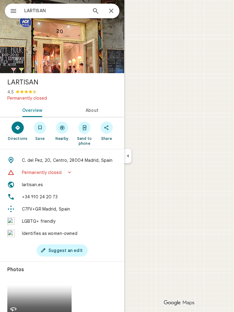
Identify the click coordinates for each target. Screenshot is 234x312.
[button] (62, 172)
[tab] (31, 109)
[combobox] (55, 10)
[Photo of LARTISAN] (62, 36)
